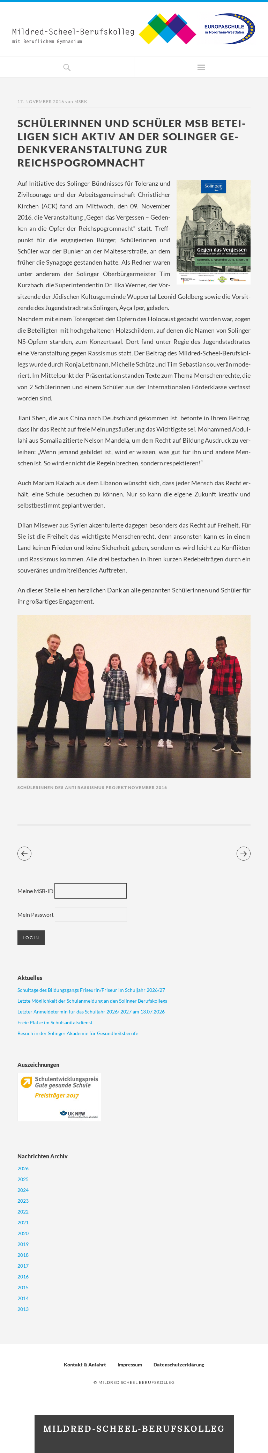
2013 (23, 1309)
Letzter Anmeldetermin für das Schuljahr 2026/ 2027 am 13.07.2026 (91, 1012)
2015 (23, 1287)
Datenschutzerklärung (179, 1364)
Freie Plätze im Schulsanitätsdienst (54, 1022)
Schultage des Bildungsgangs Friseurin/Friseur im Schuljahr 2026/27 (91, 990)
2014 (23, 1298)
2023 (23, 1201)
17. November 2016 (40, 101)
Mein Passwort (35, 914)
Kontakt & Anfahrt (85, 1364)
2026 (23, 1168)
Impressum (130, 1364)
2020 (23, 1233)
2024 (23, 1190)
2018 (23, 1255)
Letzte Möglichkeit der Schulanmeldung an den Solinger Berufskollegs (92, 1001)
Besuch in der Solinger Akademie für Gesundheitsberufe (77, 1033)
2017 (23, 1266)
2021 (23, 1222)
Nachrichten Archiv (42, 1156)
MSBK (80, 101)
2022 (23, 1212)
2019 (23, 1244)
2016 (23, 1276)
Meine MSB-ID (35, 890)
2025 (23, 1179)
